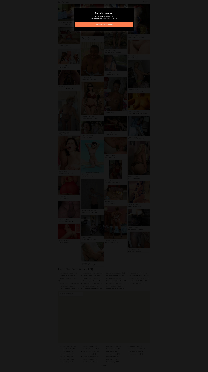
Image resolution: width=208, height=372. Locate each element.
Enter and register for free (104, 24)
